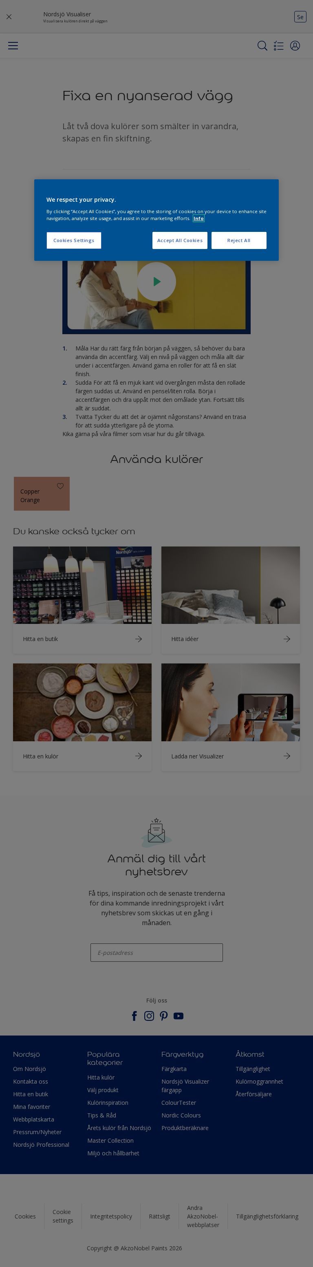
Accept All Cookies (180, 240)
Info (199, 218)
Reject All (239, 240)
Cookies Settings (74, 240)
